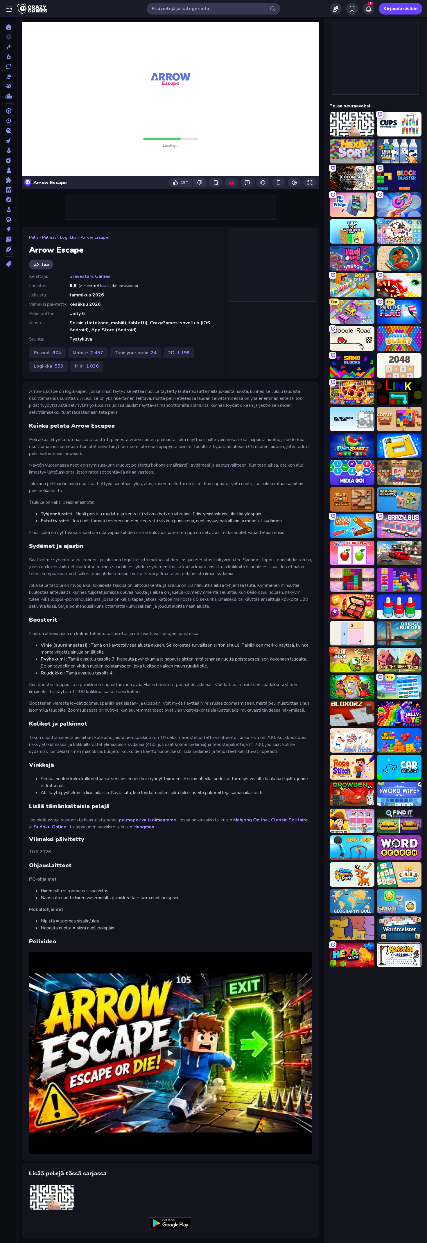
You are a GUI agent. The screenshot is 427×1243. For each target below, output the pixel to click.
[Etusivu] (8, 27)
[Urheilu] (8, 249)
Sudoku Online (50, 827)
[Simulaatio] (8, 210)
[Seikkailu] (8, 200)
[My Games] (352, 9)
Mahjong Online (250, 820)
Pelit (33, 237)
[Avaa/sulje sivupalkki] (9, 9)
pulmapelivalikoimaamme (147, 820)
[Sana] (8, 190)
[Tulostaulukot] (8, 96)
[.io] (8, 131)
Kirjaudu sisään (400, 9)
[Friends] (336, 9)
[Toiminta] (8, 229)
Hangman (143, 827)
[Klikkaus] (8, 140)
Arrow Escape (94, 237)
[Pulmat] (8, 180)
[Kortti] (8, 160)
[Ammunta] (8, 121)
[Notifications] (368, 9)
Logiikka (68, 237)
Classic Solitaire (289, 820)
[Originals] (8, 76)
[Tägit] (8, 264)
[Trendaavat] (8, 57)
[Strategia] (8, 219)
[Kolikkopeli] (8, 150)
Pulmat (49, 237)
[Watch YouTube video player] (170, 1052)
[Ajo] (8, 111)
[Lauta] (8, 170)
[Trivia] (8, 239)
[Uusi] (8, 47)
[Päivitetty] (8, 66)
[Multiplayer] (8, 86)
